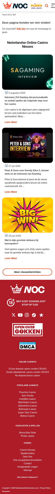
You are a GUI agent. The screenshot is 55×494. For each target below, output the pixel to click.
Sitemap (27, 470)
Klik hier (21, 29)
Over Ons (27, 456)
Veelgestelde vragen (27, 467)
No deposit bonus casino (27, 375)
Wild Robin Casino (27, 402)
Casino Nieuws (27, 450)
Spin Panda (27, 395)
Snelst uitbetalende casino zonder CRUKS (27, 372)
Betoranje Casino (27, 409)
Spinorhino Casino (27, 406)
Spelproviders (28, 453)
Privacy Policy (45, 488)
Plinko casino (27, 436)
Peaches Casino (27, 392)
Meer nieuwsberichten (27, 272)
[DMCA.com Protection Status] (27, 348)
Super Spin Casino (27, 412)
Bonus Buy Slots (27, 432)
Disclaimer (6, 491)
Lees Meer (11, 122)
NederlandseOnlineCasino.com (26, 488)
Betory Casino (27, 416)
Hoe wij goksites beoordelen (27, 460)
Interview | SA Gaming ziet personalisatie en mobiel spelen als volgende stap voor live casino (26, 100)
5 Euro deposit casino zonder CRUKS (28, 369)
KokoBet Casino (27, 399)
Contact (27, 463)
